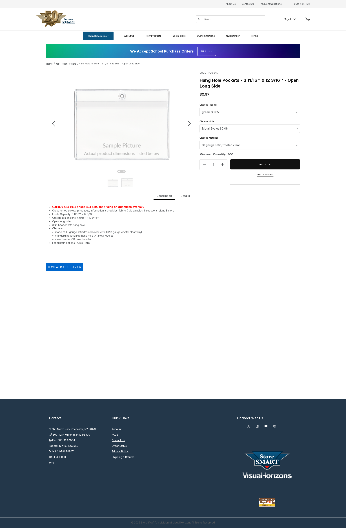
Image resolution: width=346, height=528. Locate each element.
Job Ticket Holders (66, 63)
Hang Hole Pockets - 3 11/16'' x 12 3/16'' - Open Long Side (109, 63)
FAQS (115, 434)
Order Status (119, 445)
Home (49, 63)
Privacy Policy (120, 451)
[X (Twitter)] (249, 426)
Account (116, 429)
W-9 (51, 462)
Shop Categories (97, 35)
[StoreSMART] (55, 18)
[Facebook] (240, 426)
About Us (231, 3)
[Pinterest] (275, 426)
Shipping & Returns (123, 457)
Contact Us (247, 3)
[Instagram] (257, 426)
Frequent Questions (271, 3)
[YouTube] (266, 426)
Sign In (288, 19)
